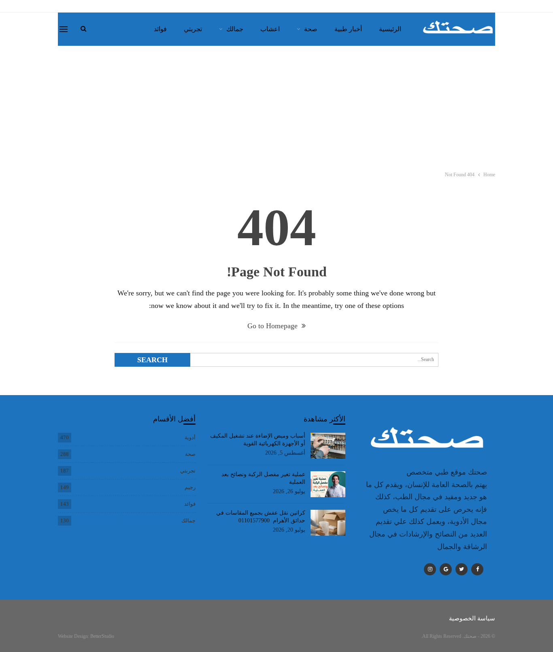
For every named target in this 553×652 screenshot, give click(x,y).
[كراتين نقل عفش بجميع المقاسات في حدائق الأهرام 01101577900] (328, 523)
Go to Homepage (273, 326)
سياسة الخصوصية (472, 618)
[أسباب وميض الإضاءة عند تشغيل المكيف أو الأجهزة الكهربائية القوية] (328, 446)
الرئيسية (390, 29)
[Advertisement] (276, 106)
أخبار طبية (348, 29)
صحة (310, 29)
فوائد (160, 29)
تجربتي (193, 29)
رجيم (190, 487)
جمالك (234, 29)
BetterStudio (102, 636)
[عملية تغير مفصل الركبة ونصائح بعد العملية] (328, 484)
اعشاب (270, 29)
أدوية (190, 437)
